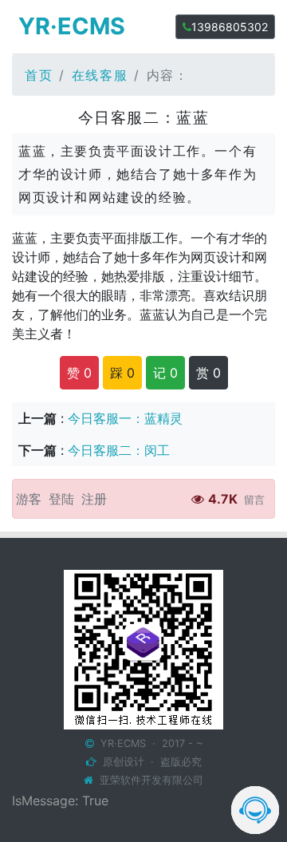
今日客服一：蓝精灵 (125, 418)
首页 (39, 75)
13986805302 (229, 27)
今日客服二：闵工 (119, 450)
